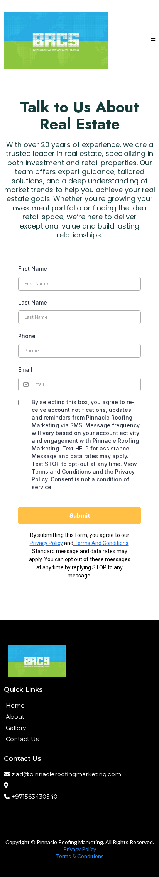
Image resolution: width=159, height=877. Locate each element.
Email (25, 369)
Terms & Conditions (80, 856)
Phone (27, 336)
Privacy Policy (46, 543)
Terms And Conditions (101, 543)
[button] (153, 41)
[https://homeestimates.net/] (56, 40)
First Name (32, 268)
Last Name (32, 302)
